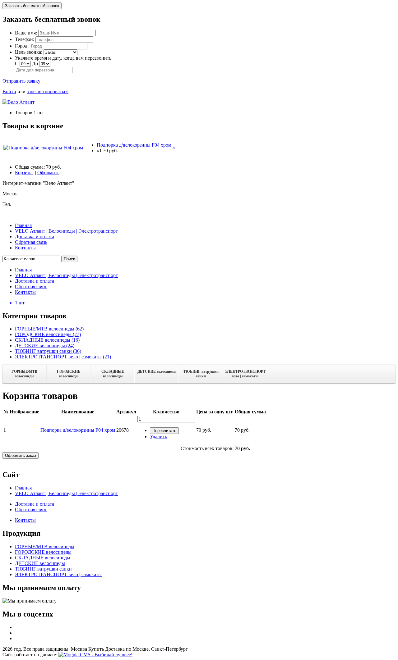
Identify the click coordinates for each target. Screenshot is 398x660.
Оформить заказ (20, 455)
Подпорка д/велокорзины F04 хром (134, 145)
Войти (9, 91)
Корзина (24, 172)
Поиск (69, 259)
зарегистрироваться (47, 91)
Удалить (158, 436)
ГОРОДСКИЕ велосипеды (68, 373)
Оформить (48, 172)
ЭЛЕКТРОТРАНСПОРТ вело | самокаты (245, 373)
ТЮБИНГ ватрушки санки (201, 373)
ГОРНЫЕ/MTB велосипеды (24, 373)
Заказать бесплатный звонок (32, 5)
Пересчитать (164, 430)
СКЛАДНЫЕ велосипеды (112, 373)
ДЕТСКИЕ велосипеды (156, 371)
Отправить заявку (21, 81)
